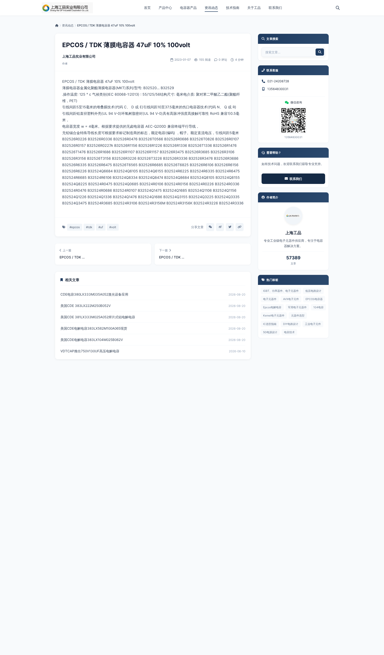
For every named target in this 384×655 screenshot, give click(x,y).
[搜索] (337, 7)
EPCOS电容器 (314, 299)
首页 (147, 8)
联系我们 (275, 8)
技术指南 (232, 8)
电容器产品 (188, 8)
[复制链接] (240, 227)
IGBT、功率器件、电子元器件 (281, 290)
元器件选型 (297, 315)
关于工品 (254, 8)
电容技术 (289, 332)
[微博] (220, 227)
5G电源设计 (270, 332)
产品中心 (165, 8)
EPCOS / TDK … (72, 257)
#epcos (75, 227)
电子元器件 (269, 299)
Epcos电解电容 (272, 307)
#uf (100, 227)
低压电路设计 (313, 290)
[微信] (210, 227)
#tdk (89, 227)
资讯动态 (211, 8)
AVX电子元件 (291, 299)
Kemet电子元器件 (273, 315)
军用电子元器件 (297, 307)
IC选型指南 (269, 324)
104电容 (318, 307)
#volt (112, 227)
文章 (293, 263)
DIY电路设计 (290, 324)
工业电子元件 (313, 324)
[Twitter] (230, 227)
